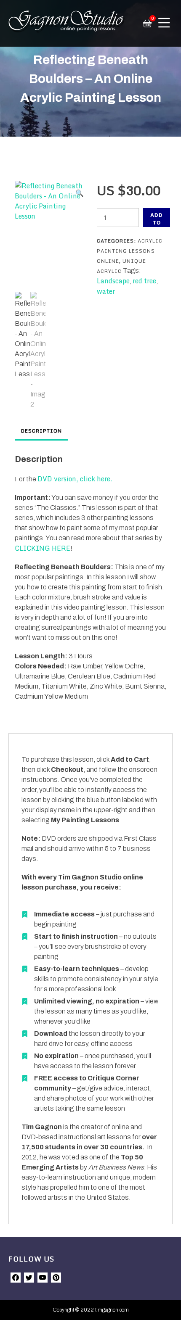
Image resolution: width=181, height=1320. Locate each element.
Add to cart (157, 219)
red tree (144, 280)
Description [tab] (41, 431)
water (106, 291)
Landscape (113, 280)
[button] (79, 193)
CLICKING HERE (42, 548)
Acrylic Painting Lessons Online (129, 251)
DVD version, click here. (74, 478)
